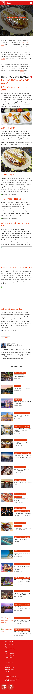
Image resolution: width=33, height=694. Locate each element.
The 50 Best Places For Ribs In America (22, 528)
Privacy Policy (8, 657)
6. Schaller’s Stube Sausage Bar (16, 267)
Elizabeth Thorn (17, 24)
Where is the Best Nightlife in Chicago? (22, 607)
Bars (16, 372)
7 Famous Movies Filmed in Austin (22, 402)
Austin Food (5, 335)
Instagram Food (9, 667)
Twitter (7, 671)
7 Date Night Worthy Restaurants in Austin (22, 469)
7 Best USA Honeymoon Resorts (22, 553)
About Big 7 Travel (10, 644)
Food (9, 17)
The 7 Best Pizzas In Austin (21, 499)
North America (14, 17)
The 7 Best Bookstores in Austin (22, 443)
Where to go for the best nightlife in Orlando (22, 568)
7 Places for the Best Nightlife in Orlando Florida (22, 581)
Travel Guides (17, 386)
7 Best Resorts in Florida (20, 540)
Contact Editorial (9, 653)
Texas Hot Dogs (5, 337)
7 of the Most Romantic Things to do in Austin (23, 456)
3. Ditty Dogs (7, 175)
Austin (3, 58)
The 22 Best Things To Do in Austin (22, 416)
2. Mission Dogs (8, 128)
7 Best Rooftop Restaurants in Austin (22, 375)
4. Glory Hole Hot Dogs (12, 199)
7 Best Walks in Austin (22, 388)
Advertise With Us (10, 649)
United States (22, 17)
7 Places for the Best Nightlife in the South (22, 632)
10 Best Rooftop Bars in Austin (23, 483)
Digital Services (9, 647)
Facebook (7, 665)
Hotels (20, 453)
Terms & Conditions (10, 655)
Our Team (7, 651)
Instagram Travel (9, 669)
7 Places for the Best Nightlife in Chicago (22, 621)
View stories (5, 362)
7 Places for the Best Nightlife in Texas (22, 594)
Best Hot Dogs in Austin (16, 335)
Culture (16, 439)
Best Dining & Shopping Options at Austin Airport (22, 430)
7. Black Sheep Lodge (11, 309)
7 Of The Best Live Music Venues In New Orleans (22, 514)
